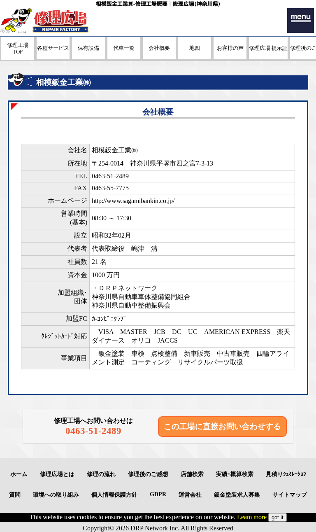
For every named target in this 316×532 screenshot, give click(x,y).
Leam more (252, 516)
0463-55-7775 (110, 187)
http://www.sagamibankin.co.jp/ (133, 200)
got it (277, 517)
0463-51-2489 (110, 176)
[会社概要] (159, 57)
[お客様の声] (230, 57)
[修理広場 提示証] (268, 57)
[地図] (194, 57)
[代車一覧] (124, 57)
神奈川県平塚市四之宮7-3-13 (171, 163)
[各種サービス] (53, 57)
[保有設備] (88, 57)
